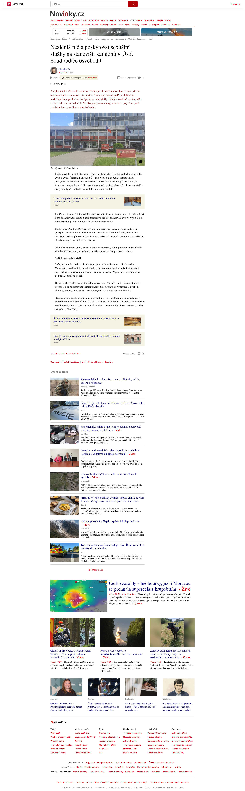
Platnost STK (178, 753)
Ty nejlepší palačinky (132, 733)
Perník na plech (130, 753)
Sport (121, 24)
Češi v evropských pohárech (161, 762)
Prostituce (74, 362)
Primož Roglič (81, 749)
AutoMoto (68, 24)
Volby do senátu (57, 749)
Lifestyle (159, 20)
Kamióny (109, 362)
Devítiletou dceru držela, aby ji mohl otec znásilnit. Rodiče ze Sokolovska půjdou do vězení (110, 452)
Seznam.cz (236, 4)
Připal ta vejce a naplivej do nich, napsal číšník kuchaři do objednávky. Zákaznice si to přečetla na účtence (112, 499)
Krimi (132, 20)
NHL (101, 753)
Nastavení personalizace (178, 782)
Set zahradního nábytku (148, 767)
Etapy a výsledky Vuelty (85, 737)
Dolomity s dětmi (155, 753)
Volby (85, 20)
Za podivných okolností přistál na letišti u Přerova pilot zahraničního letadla (112, 404)
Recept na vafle (130, 749)
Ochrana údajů (141, 782)
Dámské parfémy (115, 772)
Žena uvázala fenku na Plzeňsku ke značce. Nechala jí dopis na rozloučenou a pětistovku (170, 654)
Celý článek (137, 603)
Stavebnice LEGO (97, 772)
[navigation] (3, 4)
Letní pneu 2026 (179, 733)
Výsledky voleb (57, 741)
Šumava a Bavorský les (158, 741)
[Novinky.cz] (67, 14)
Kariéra (89, 782)
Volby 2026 (55, 733)
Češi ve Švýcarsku (156, 745)
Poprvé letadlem (155, 737)
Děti (83, 362)
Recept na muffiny (131, 737)
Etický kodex (126, 782)
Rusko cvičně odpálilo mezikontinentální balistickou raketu (121, 652)
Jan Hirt (78, 741)
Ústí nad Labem (95, 362)
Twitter (71, 782)
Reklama (80, 782)
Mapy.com (90, 762)
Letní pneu (130, 772)
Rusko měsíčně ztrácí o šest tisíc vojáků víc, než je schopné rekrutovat (110, 381)
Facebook (60, 782)
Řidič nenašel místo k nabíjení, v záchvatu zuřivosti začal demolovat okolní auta (111, 428)
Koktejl (168, 20)
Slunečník (119, 767)
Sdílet (133, 77)
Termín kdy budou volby (61, 745)
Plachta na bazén (92, 767)
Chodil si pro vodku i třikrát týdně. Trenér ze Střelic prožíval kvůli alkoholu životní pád (70, 654)
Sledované (176, 24)
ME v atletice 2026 (107, 745)
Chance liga (104, 733)
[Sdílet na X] (143, 353)
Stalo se (68, 20)
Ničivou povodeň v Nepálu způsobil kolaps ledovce (110, 521)
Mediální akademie (110, 782)
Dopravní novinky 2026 (182, 741)
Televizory (155, 772)
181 (143, 78)
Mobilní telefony (80, 772)
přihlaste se (92, 77)
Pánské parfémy (185, 772)
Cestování (85, 24)
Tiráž (97, 782)
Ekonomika (149, 20)
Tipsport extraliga (107, 741)
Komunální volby (57, 753)
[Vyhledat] (133, 4)
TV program (154, 24)
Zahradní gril (166, 767)
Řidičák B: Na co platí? (182, 745)
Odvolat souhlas (157, 782)
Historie (95, 24)
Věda (76, 24)
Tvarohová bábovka (132, 745)
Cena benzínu (140, 762)
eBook (123, 77)
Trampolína (107, 767)
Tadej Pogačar (81, 745)
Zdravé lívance (130, 741)
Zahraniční (94, 20)
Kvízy (127, 24)
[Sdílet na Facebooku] (139, 353)
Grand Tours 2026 (83, 753)
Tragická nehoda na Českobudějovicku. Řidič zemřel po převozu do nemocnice (112, 546)
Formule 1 (103, 749)
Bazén (79, 767)
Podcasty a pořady (108, 24)
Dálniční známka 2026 (182, 737)
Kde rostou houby (124, 762)
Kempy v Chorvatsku (157, 733)
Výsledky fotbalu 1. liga (109, 737)
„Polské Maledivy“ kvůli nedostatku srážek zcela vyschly (109, 475)
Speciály (135, 24)
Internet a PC (56, 24)
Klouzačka (130, 767)
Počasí (144, 24)
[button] (97, 139)
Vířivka (178, 767)
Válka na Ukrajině (108, 20)
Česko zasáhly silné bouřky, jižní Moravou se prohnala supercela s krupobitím (150, 586)
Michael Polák (64, 69)
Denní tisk (165, 24)
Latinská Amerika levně (158, 749)
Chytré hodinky (168, 772)
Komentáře (123, 20)
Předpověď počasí (105, 762)
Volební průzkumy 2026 (61, 737)
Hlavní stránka (56, 20)
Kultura (139, 20)
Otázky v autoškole (180, 749)
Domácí (77, 20)
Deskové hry (142, 772)
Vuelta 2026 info (82, 733)
